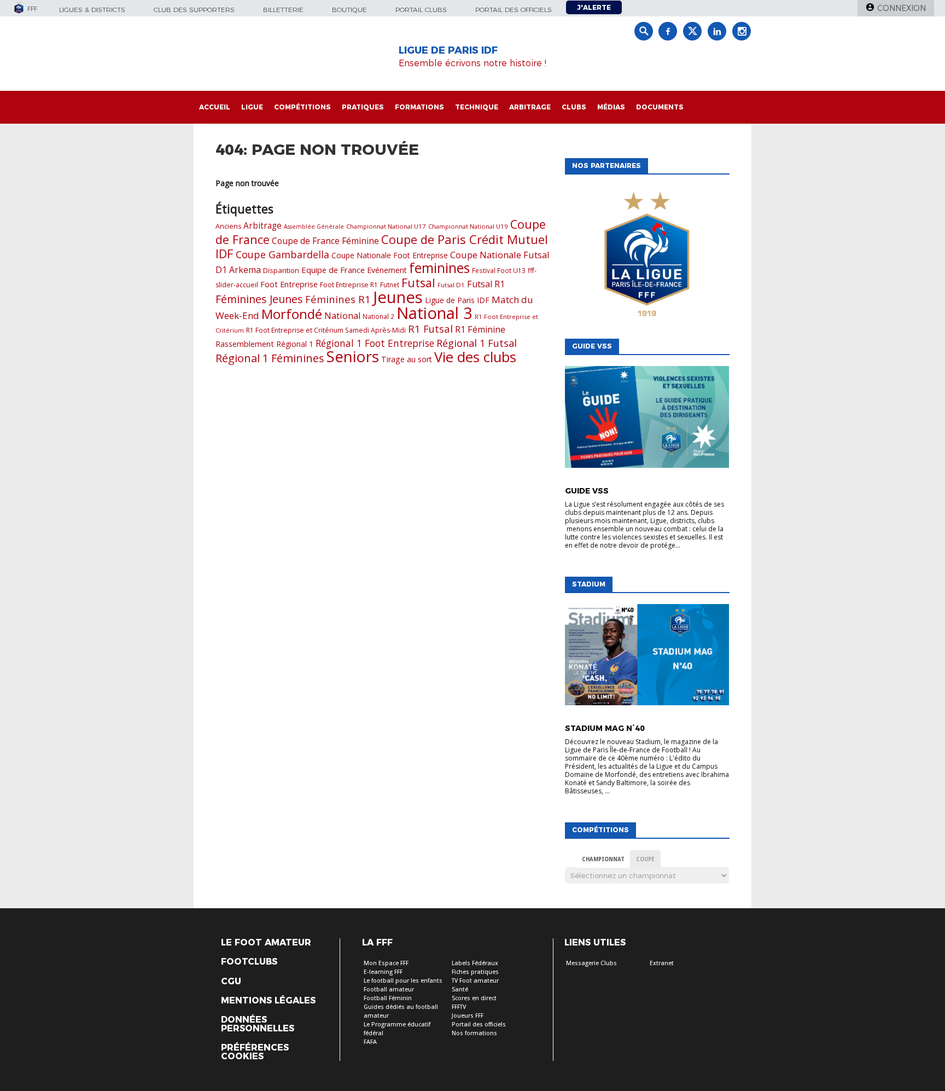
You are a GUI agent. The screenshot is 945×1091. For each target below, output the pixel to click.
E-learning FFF (383, 972)
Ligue (252, 107)
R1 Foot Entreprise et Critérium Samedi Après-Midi (326, 330)
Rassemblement (244, 343)
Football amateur (389, 989)
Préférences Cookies (255, 1052)
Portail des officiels (513, 10)
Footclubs (249, 961)
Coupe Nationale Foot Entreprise (389, 255)
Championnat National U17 (386, 226)
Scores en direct (474, 998)
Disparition (281, 270)
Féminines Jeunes (259, 299)
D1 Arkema (238, 270)
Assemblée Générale (314, 226)
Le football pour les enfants (403, 980)
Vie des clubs (475, 357)
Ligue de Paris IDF (457, 300)
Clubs (574, 107)
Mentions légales (268, 1000)
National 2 (378, 316)
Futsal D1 (451, 285)
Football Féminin (388, 998)
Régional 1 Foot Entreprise (375, 343)
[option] (647, 253)
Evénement (387, 270)
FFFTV (459, 1007)
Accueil (214, 107)
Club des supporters (194, 10)
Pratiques (363, 107)
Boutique (349, 10)
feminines (439, 268)
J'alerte (594, 7)
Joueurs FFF (467, 1015)
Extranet (662, 963)
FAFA (370, 1042)
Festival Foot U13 (499, 270)
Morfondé (291, 314)
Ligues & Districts (92, 10)
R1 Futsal (430, 328)
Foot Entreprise (289, 283)
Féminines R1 (338, 299)
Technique (476, 107)
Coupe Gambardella (282, 254)
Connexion (901, 8)
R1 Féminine (480, 329)
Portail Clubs (421, 10)
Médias (611, 107)
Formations (419, 107)
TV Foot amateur (475, 980)
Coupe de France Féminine (325, 241)
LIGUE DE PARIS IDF (448, 50)
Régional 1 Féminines (269, 358)
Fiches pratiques (475, 972)
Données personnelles (257, 1024)
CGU (231, 981)
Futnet (389, 284)
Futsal (418, 283)
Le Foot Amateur (266, 942)
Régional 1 (294, 344)
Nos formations (474, 1033)
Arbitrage (530, 107)
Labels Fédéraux (475, 963)
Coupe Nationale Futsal (500, 254)
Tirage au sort (406, 359)
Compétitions (302, 107)
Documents (660, 107)
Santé (460, 989)
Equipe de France (333, 269)
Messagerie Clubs (591, 963)
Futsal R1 (486, 284)
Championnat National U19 (468, 226)
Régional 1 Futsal (476, 343)
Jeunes (398, 297)
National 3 (434, 313)
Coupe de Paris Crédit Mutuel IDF (381, 246)
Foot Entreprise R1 (349, 284)
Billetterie (283, 10)
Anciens (228, 226)
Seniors (352, 356)
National (342, 315)
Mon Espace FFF (386, 963)
